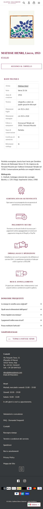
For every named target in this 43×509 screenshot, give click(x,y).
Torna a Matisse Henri (23, 339)
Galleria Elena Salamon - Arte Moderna (24, 501)
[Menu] (38, 2)
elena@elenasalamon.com (12, 372)
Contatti (6, 426)
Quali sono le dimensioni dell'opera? (14, 309)
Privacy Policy (8, 457)
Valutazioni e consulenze (13, 414)
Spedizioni (7, 445)
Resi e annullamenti (11, 451)
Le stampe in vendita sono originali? (14, 304)
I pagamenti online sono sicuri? (12, 320)
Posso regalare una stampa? (11, 315)
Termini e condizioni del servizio (16, 439)
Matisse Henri (23, 86)
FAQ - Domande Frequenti (13, 420)
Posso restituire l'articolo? (10, 326)
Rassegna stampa (10, 433)
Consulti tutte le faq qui (9, 332)
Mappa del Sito (9, 463)
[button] (33, 505)
